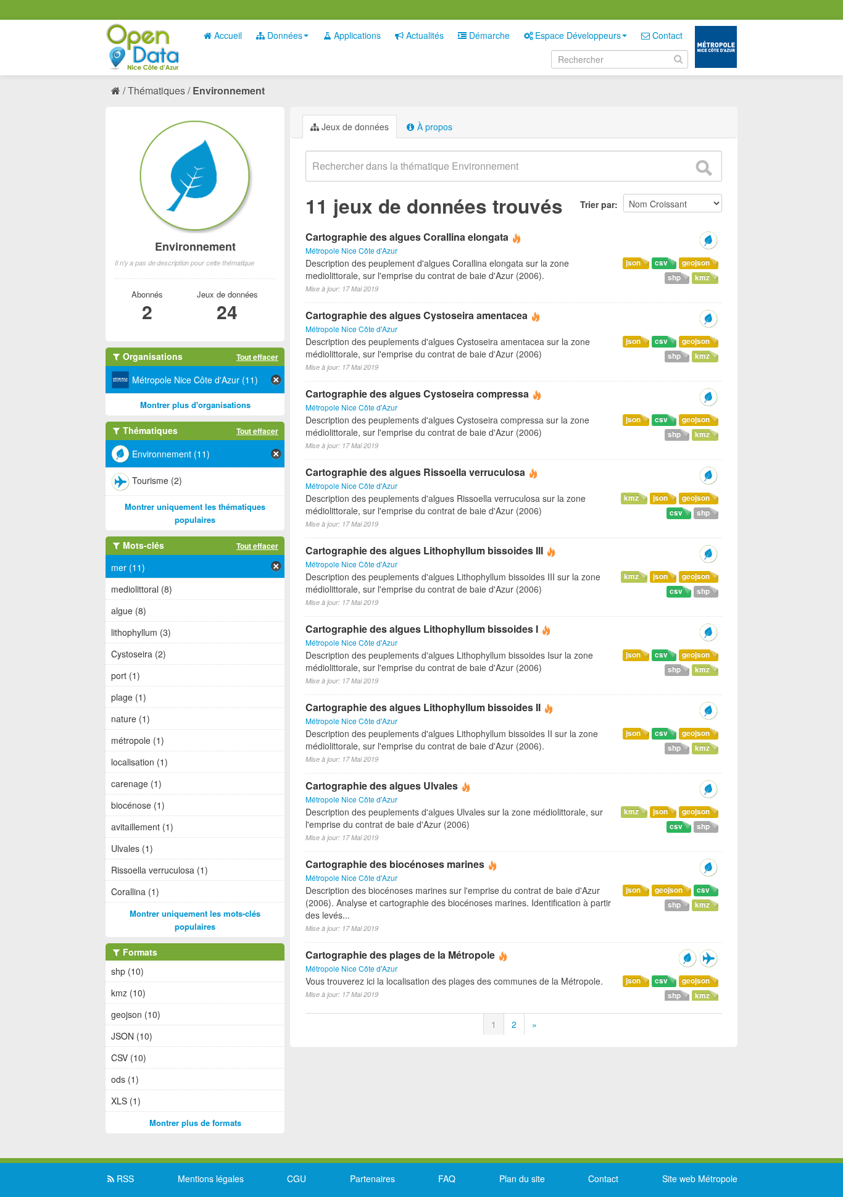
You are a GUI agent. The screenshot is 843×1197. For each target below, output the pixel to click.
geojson (696, 262)
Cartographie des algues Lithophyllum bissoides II (423, 707)
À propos (433, 126)
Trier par (597, 204)
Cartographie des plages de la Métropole (400, 955)
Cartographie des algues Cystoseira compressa (417, 393)
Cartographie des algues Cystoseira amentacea (416, 315)
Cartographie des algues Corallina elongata (407, 237)
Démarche (488, 35)
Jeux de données (354, 126)
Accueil (227, 35)
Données (283, 35)
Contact (666, 35)
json (633, 262)
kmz (702, 277)
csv (661, 262)
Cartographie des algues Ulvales (381, 785)
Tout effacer (257, 356)
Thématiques (156, 90)
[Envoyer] (703, 168)
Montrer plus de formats (195, 1122)
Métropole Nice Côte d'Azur (351, 250)
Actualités (424, 35)
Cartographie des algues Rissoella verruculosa (415, 472)
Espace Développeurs (577, 35)
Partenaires (372, 1178)
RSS (124, 1178)
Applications (356, 35)
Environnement (229, 90)
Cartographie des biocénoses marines (394, 864)
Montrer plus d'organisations (195, 405)
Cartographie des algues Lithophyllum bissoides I (421, 629)
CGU (296, 1178)
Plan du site (522, 1178)
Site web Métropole (699, 1178)
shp (674, 277)
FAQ (446, 1178)
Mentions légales (211, 1178)
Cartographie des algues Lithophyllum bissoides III (424, 550)
